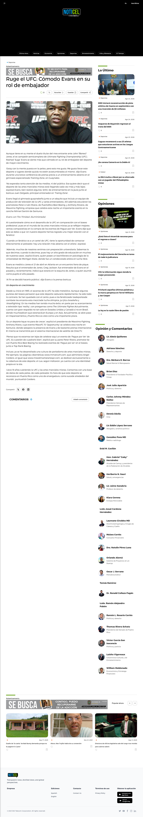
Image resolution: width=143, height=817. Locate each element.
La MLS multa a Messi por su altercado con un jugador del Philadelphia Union (116, 180)
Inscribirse (135, 3)
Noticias (36, 53)
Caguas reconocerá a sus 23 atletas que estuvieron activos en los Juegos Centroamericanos (115, 144)
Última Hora (23, 53)
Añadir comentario (80, 399)
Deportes (73, 53)
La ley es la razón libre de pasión (113, 310)
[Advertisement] (71, 33)
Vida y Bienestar (105, 53)
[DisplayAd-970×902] (57, 704)
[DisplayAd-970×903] (49, 72)
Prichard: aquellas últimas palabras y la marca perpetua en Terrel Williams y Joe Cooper (116, 293)
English (53, 796)
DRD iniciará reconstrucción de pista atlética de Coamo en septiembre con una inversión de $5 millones (116, 106)
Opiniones (61, 53)
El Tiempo (120, 53)
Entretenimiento (88, 53)
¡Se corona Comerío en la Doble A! (114, 162)
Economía (48, 53)
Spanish (54, 793)
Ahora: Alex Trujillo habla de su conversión (21, 743)
